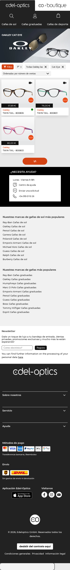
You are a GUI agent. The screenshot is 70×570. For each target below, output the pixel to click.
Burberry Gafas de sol (15, 259)
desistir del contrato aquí (35, 546)
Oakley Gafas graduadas (17, 279)
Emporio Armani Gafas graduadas (22, 291)
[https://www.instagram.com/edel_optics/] (52, 495)
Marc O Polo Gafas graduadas (19, 287)
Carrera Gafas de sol (14, 234)
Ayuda (6, 426)
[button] (17, 5)
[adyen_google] (46, 448)
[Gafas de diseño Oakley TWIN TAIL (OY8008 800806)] (17, 91)
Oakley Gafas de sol (14, 226)
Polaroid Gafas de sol (15, 238)
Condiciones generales (17, 553)
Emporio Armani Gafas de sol (19, 242)
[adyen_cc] (4, 448)
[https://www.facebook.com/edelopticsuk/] (44, 495)
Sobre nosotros (11, 395)
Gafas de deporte (57, 24)
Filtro (9, 67)
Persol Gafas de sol (13, 230)
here (20, 357)
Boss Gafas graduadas (15, 303)
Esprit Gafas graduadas (16, 312)
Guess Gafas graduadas (16, 299)
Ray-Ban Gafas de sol (15, 222)
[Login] (35, 16)
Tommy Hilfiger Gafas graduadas (21, 308)
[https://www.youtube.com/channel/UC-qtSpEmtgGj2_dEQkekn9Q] (59, 495)
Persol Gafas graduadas (16, 295)
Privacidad (38, 553)
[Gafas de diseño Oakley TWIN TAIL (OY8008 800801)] (52, 91)
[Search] (11, 16)
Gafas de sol (9, 24)
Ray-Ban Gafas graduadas (17, 275)
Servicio (7, 410)
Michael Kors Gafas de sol (17, 247)
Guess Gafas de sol (13, 251)
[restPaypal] (29, 448)
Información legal (55, 553)
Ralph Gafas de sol (13, 255)
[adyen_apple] (38, 448)
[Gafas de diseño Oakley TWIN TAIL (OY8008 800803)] (17, 129)
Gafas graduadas (32, 24)
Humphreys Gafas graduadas (19, 283)
